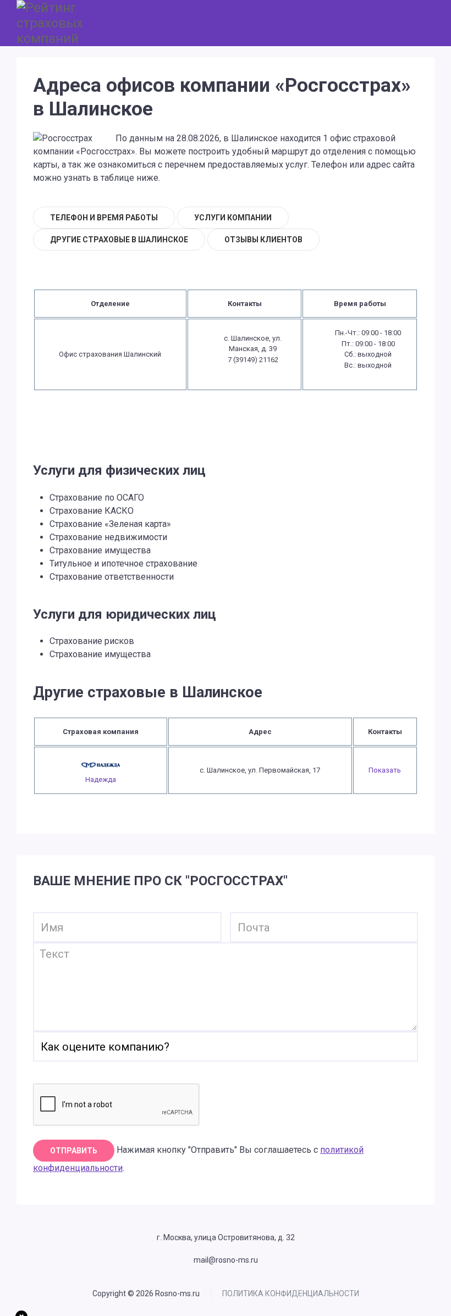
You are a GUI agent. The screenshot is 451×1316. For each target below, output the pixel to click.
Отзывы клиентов (263, 239)
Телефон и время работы (104, 217)
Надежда (100, 779)
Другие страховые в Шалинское (119, 239)
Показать (385, 770)
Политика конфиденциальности (290, 1293)
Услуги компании (233, 217)
